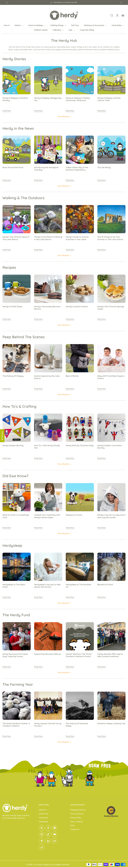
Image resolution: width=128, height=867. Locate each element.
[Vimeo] (41, 841)
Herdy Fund (43, 814)
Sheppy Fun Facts (74, 515)
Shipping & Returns (78, 810)
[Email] (54, 841)
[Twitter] (41, 828)
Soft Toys (75, 25)
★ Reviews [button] (2, 435)
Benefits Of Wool (105, 584)
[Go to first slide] (121, 2)
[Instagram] (41, 834)
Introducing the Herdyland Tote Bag (46, 168)
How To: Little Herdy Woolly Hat (47, 446)
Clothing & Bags (57, 25)
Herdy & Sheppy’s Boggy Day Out (47, 99)
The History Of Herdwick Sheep (77, 724)
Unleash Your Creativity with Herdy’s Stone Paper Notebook (47, 516)
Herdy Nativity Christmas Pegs (80, 445)
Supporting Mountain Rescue (47, 654)
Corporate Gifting (87, 30)
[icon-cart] (123, 15)
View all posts (63, 116)
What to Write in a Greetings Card (15, 516)
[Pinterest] (54, 828)
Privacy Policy (75, 818)
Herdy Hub (43, 818)
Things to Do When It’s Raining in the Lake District (48, 238)
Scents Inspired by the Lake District (47, 377)
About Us (42, 810)
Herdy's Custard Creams (77, 306)
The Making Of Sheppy (13, 376)
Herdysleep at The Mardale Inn (78, 585)
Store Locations (76, 821)
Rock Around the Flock (12, 167)
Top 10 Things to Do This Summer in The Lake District (110, 238)
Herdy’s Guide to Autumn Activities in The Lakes (77, 238)
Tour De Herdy (104, 167)
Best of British (72, 376)
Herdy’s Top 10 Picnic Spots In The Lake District (16, 238)
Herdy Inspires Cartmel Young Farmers (47, 724)
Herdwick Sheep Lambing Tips (111, 723)
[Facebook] (48, 828)
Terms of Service (77, 814)
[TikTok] (48, 834)
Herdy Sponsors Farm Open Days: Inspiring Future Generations (15, 655)
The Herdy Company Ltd (43, 864)
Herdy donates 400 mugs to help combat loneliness (110, 655)
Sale (70, 30)
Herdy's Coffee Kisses (12, 306)
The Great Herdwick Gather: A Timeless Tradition (16, 724)
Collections (56, 30)
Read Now (6, 111)
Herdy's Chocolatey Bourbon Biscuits (47, 307)
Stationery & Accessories (94, 25)
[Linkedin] (48, 841)
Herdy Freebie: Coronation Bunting (109, 446)
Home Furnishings (35, 25)
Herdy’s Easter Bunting (13, 445)
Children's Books (41, 30)
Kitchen (18, 25)
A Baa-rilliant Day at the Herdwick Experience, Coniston (77, 168)
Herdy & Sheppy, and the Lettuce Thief (108, 99)
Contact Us (74, 829)
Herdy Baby (117, 25)
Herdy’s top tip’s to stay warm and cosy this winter (111, 516)
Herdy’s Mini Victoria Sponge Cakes (110, 307)
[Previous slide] (6, 2)
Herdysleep (43, 821)
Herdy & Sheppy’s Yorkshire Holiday (15, 99)
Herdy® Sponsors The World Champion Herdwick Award (79, 655)
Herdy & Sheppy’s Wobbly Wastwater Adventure (78, 99)
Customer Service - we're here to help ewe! (65, 2)
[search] (111, 15)
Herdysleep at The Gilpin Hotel (13, 585)
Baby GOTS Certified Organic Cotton (110, 377)
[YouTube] (54, 834)
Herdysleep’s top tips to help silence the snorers (47, 585)
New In (7, 25)
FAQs (72, 825)
